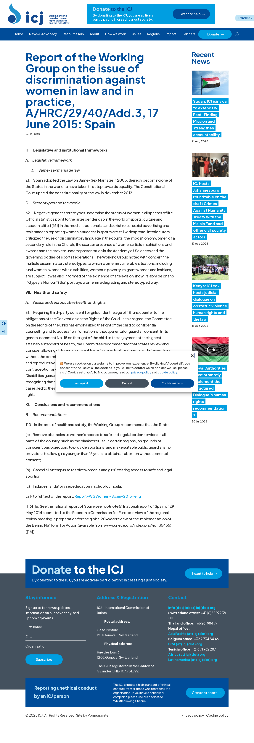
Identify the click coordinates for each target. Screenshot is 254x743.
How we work (115, 34)
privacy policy (141, 372)
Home (18, 34)
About (94, 34)
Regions (153, 34)
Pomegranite (98, 715)
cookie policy (167, 372)
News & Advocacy (43, 34)
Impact (171, 34)
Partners (188, 34)
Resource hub (73, 34)
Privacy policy (192, 715)
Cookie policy (217, 715)
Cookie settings (172, 383)
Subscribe (44, 659)
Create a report (204, 692)
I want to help (190, 14)
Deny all (127, 383)
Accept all (81, 383)
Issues (136, 34)
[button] (192, 355)
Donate (215, 34)
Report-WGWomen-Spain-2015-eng (108, 496)
